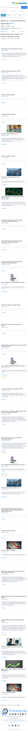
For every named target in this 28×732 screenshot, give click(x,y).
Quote (5, 31)
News (7, 17)
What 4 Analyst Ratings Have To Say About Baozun (11, 325)
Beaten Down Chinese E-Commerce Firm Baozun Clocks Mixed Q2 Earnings (13, 572)
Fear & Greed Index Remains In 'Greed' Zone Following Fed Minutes (11, 438)
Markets (3, 15)
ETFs (14, 15)
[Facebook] (12, 725)
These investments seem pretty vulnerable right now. (14, 554)
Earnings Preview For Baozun (8, 114)
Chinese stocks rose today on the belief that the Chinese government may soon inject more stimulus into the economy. (14, 676)
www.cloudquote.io (14, 717)
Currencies (11, 17)
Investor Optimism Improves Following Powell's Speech (12, 620)
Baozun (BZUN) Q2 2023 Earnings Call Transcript (13, 464)
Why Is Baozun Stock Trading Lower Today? (12, 48)
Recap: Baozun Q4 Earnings (8, 94)
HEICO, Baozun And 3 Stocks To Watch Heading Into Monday (13, 597)
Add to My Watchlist (4, 29)
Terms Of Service (13, 722)
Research (22, 31)
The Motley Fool (5, 144)
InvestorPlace (4, 208)
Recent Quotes (4, 10)
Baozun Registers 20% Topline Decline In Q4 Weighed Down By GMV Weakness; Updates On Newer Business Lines (12, 510)
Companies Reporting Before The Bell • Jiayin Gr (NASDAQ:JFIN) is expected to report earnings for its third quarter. (13, 395)
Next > (18, 38)
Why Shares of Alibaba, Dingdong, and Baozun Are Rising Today (13, 669)
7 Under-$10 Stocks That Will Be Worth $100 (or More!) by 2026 (12, 197)
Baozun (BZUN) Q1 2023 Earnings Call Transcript (13, 282)
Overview (3, 17)
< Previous (3, 38)
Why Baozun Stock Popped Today (9, 133)
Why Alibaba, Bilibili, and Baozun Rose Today (12, 646)
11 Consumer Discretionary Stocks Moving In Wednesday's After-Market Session (12, 241)
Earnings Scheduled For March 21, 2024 (11, 71)
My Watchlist (13, 10)
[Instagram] (18, 725)
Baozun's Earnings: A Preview (8, 156)
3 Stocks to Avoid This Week (8, 550)
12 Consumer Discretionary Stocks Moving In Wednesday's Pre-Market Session (12, 221)
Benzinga (4, 59)
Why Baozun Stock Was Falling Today (10, 177)
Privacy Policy (21, 720)
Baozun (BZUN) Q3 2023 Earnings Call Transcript (13, 366)
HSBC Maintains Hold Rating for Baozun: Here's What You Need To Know (14, 346)
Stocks (9, 15)
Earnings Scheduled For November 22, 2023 (12, 388)
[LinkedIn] (15, 725)
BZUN (11, 23)
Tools (19, 15)
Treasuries (21, 17)
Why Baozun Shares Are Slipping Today (11, 305)
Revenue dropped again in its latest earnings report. (13, 181)
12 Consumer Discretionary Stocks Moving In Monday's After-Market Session (12, 262)
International (16, 17)
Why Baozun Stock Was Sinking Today (11, 487)
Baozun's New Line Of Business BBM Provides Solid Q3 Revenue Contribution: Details (13, 412)
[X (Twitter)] (9, 725)
